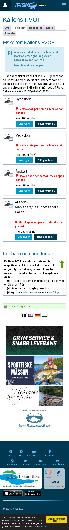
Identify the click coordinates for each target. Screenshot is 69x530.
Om (7, 27)
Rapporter (35, 27)
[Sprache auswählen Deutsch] (37, 315)
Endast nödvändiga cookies (56, 519)
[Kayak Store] (34, 340)
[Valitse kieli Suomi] (44, 315)
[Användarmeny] (5, 5)
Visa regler (24, 123)
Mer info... (45, 527)
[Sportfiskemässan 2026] (34, 370)
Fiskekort (19, 27)
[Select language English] (31, 315)
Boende (10, 33)
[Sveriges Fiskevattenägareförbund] (34, 417)
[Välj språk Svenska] (24, 315)
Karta (49, 27)
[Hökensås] (34, 395)
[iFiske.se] (26, 5)
